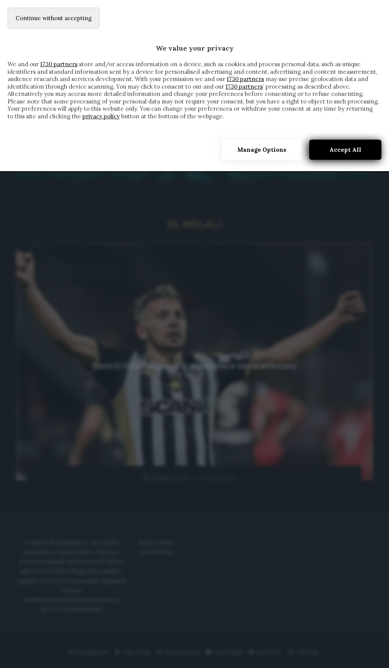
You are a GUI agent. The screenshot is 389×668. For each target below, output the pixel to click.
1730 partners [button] (58, 64)
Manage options (261, 149)
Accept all (345, 149)
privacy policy (101, 116)
